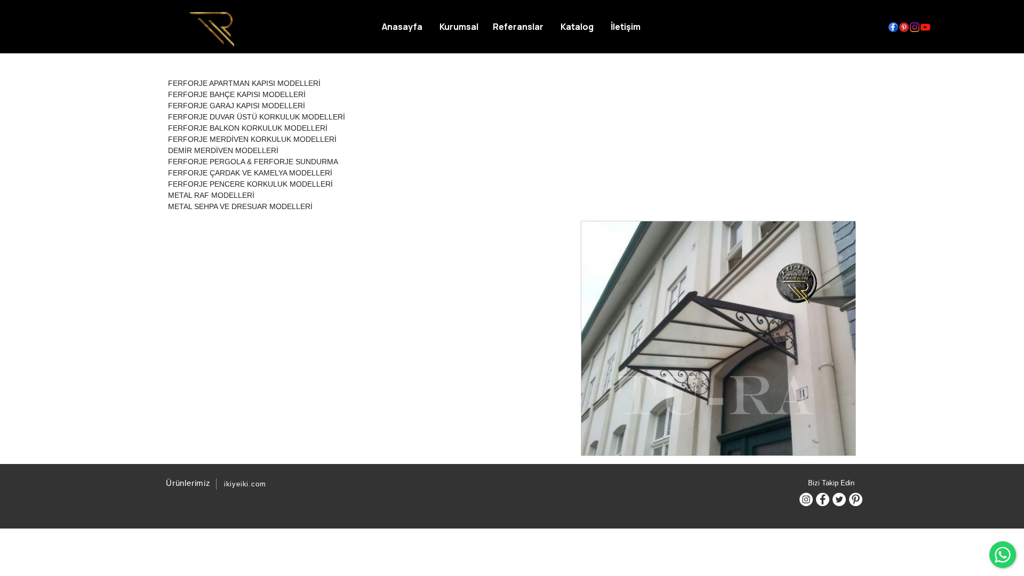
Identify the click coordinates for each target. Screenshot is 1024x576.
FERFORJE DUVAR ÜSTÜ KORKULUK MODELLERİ (256, 117)
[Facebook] (822, 499)
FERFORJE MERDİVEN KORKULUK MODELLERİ (252, 139)
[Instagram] (806, 499)
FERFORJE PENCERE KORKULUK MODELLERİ (250, 184)
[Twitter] (839, 499)
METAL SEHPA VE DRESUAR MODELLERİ (240, 206)
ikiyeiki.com (245, 484)
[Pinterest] (855, 499)
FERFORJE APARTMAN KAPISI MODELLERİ (244, 83)
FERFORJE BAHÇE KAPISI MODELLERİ (237, 94)
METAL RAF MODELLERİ (211, 195)
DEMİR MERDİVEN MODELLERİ (223, 150)
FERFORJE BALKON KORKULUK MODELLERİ (247, 128)
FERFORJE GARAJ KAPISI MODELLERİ (236, 105)
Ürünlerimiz (188, 482)
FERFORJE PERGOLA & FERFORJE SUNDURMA (253, 161)
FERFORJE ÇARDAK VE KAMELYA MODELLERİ (250, 173)
